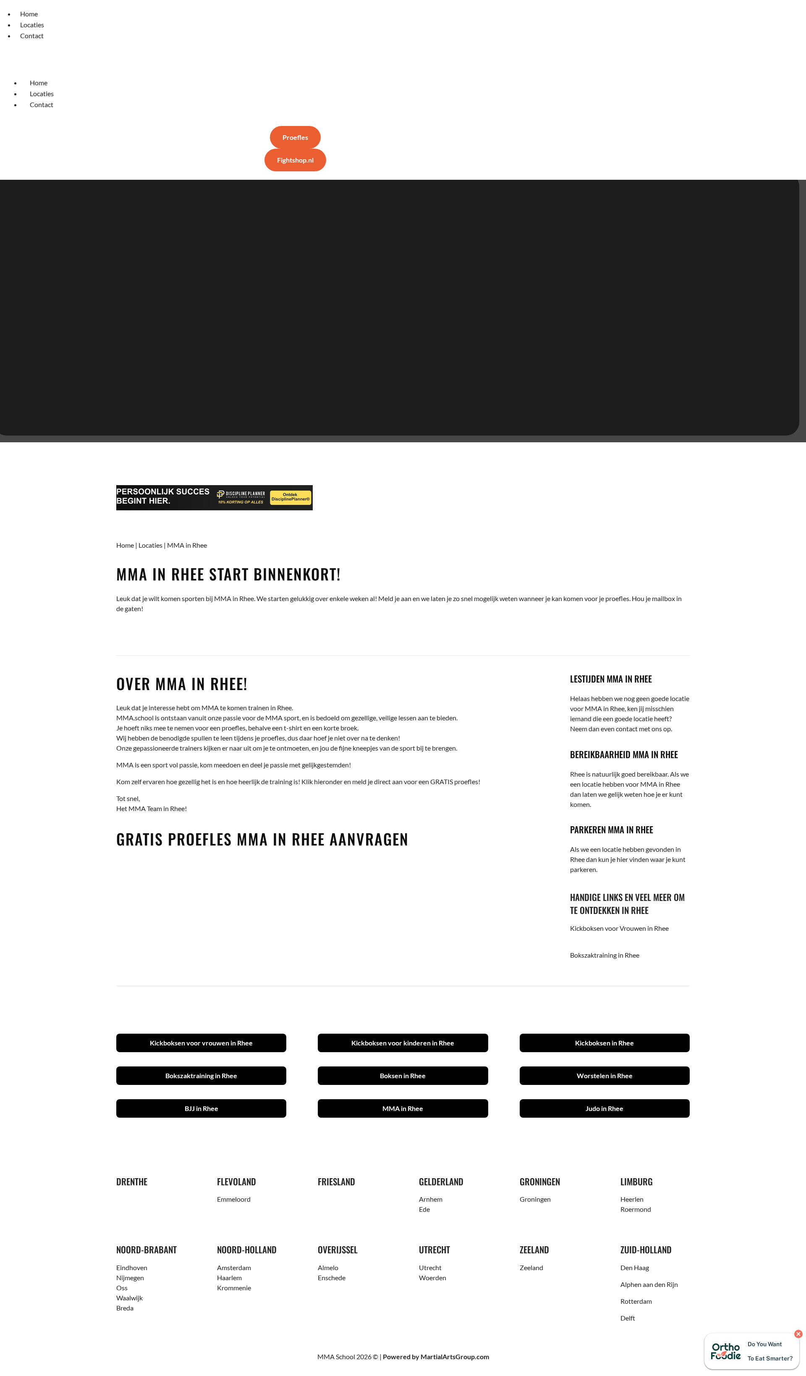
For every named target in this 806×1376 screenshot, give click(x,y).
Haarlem (229, 1277)
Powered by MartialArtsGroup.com (436, 1356)
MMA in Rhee (402, 1108)
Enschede (331, 1277)
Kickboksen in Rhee (604, 1043)
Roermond (635, 1209)
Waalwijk (129, 1298)
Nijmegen (130, 1277)
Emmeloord (234, 1199)
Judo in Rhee (604, 1108)
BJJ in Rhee (201, 1108)
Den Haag (634, 1267)
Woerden (432, 1277)
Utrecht (430, 1267)
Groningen (535, 1199)
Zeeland (531, 1267)
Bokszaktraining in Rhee (604, 955)
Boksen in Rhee (403, 1075)
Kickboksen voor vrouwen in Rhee (201, 1043)
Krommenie (234, 1288)
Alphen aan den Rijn (649, 1284)
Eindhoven (131, 1267)
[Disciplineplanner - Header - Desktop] (403, 497)
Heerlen (632, 1199)
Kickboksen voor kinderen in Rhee (402, 1043)
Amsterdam (234, 1267)
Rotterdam (636, 1301)
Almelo (328, 1267)
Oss (122, 1288)
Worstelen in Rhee (605, 1075)
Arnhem (430, 1199)
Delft (627, 1318)
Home (125, 545)
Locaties (150, 545)
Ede (424, 1209)
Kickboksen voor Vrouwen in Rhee (619, 928)
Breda (124, 1308)
